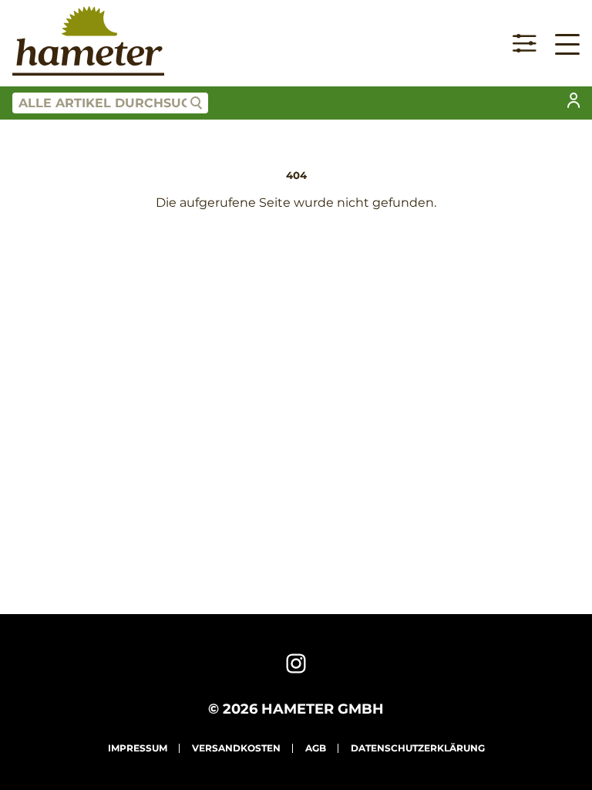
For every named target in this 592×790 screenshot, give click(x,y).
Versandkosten (236, 748)
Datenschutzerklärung (418, 748)
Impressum (137, 748)
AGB (315, 748)
